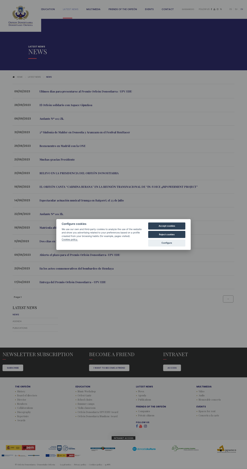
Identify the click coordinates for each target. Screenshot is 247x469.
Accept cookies (167, 225)
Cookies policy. (70, 239)
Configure (166, 242)
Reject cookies (167, 234)
